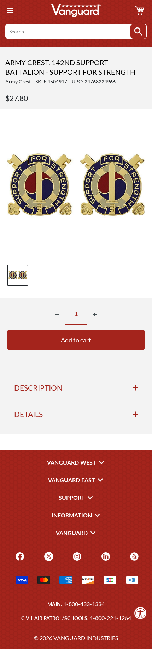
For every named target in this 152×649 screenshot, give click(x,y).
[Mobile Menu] (9, 10)
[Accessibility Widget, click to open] (140, 613)
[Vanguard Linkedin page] (105, 556)
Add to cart (76, 340)
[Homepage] (76, 10)
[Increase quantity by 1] (94, 314)
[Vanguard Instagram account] (76, 556)
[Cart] (139, 10)
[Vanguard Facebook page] (19, 556)
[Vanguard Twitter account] (47, 556)
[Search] (138, 31)
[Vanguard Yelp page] (133, 556)
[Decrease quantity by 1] (57, 314)
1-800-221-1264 (110, 618)
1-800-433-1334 (84, 603)
